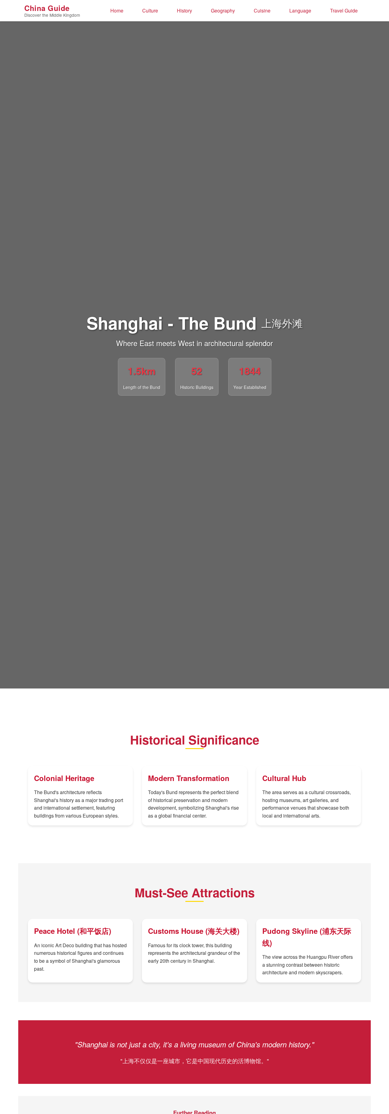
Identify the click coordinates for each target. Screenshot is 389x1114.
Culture (150, 10)
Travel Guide (344, 10)
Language (300, 10)
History (184, 10)
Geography (223, 10)
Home (116, 10)
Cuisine (262, 10)
